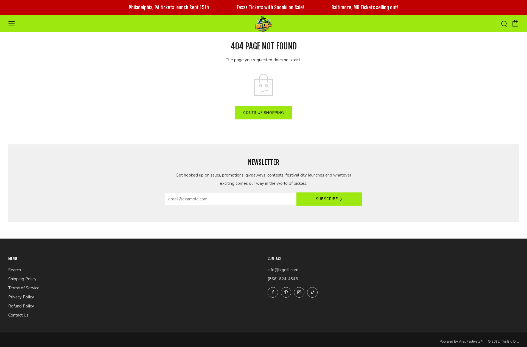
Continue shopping (263, 112)
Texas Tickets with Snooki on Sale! (270, 7)
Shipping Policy (22, 279)
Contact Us (18, 315)
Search (14, 270)
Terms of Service (24, 288)
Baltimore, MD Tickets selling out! (365, 7)
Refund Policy (21, 306)
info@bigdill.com (283, 270)
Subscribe (327, 199)
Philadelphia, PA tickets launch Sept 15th (169, 7)
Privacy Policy (21, 297)
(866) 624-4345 (283, 279)
